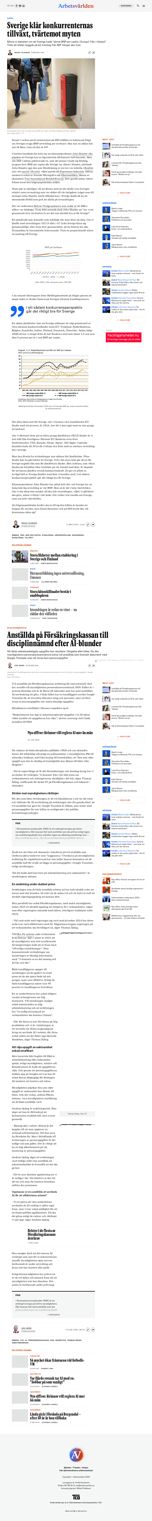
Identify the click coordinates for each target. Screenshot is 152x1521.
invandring (78, 535)
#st (22, 1340)
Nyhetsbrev (126, 6)
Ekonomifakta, (70, 175)
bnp (22, 535)
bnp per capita (33, 535)
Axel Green (19, 665)
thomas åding (74, 1340)
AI (26, 1340)
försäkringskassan (39, 1340)
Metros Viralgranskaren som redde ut (54, 206)
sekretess (60, 1340)
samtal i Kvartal (31, 171)
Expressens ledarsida (71, 171)
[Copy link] (89, 52)
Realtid (88, 168)
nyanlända (18, 538)
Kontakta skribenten (28, 526)
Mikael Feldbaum (22, 52)
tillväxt (29, 538)
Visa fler (125, 193)
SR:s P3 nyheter (25, 934)
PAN (52, 1340)
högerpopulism (63, 535)
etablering (48, 535)
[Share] (93, 52)
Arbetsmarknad (20, 1343)
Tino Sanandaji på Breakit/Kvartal (43, 178)
